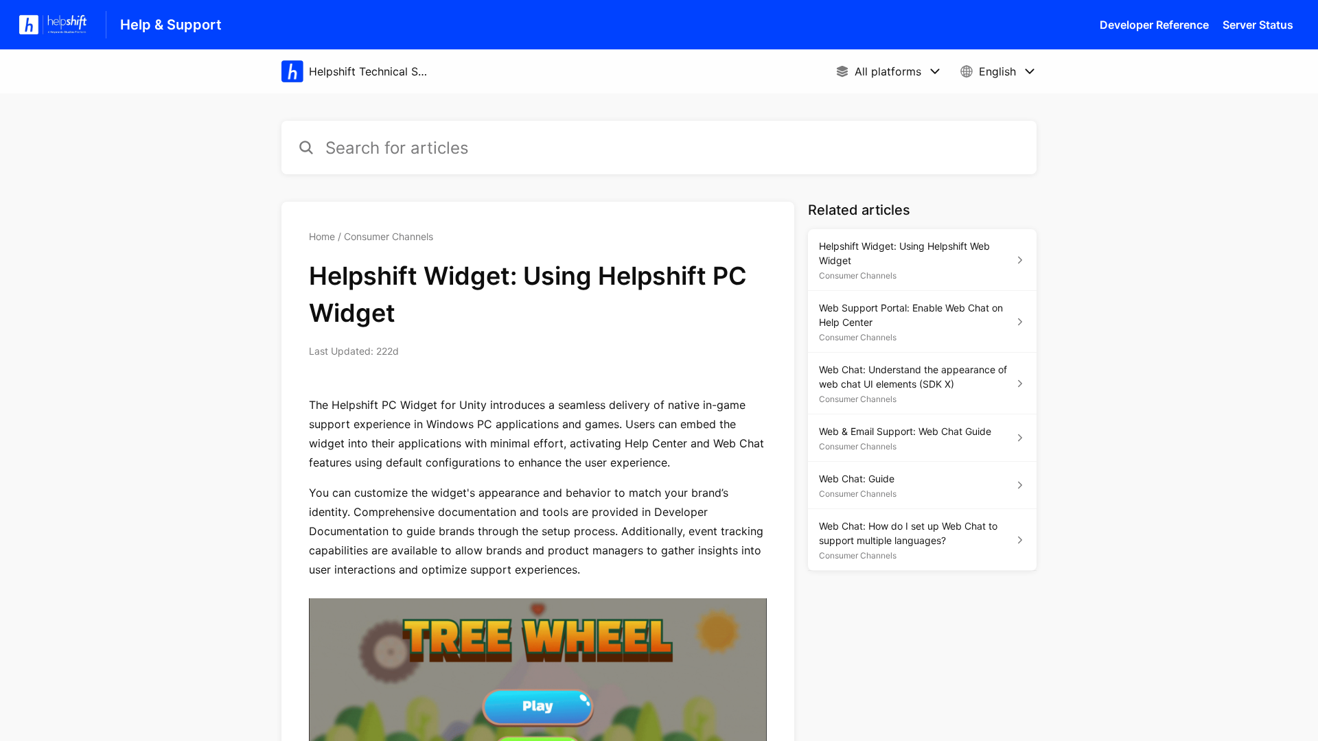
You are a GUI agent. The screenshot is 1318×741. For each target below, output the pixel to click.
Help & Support (171, 24)
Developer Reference (1154, 25)
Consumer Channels (388, 236)
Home (322, 236)
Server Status (1258, 25)
